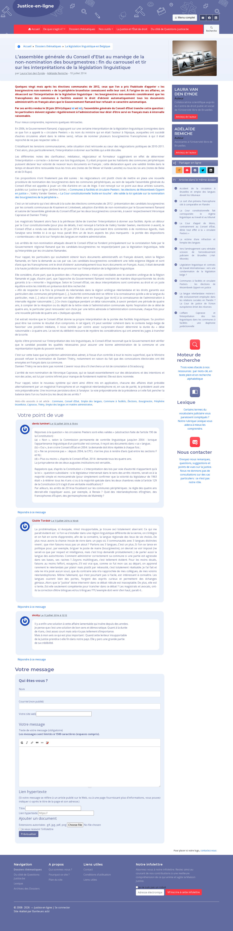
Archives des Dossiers (27, 888)
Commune (57, 401)
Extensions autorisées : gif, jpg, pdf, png (42, 825)
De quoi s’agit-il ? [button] (53, 29)
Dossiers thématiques (82, 29)
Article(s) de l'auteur (186, 116)
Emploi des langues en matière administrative (69, 404)
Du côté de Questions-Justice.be (170, 29)
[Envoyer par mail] (179, 170)
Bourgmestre (145, 401)
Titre (22, 808)
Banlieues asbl (40, 911)
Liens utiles (90, 879)
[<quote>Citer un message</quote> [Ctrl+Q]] (37, 743)
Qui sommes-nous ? (60, 869)
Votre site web (27, 714)
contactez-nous (209, 850)
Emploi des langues (91, 401)
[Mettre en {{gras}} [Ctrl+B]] (21, 743)
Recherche (211, 30)
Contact (88, 869)
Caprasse (32, 404)
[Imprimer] (187, 170)
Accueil (35, 29)
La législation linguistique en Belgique (87, 46)
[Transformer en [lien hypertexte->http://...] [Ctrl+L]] (32, 743)
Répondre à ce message (32, 512)
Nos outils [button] (105, 29)
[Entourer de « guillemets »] (42, 743)
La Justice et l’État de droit (132, 29)
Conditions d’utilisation (97, 874)
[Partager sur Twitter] (203, 170)
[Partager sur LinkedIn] (210, 170)
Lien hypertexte (28, 813)
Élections (132, 401)
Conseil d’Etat (72, 401)
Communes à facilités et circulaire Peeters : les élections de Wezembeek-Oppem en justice (197, 284)
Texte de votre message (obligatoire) (41, 730)
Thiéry (41, 404)
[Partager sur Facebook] (195, 170)
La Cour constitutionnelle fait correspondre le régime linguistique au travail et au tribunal (197, 214)
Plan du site (55, 879)
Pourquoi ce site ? (59, 874)
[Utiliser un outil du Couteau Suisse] (47, 743)
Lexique (18, 883)
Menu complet (186, 17)
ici (73, 108)
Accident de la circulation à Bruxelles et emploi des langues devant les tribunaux (197, 192)
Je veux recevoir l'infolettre (37, 829)
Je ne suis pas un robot (152, 887)
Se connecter (62, 907)
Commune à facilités (115, 401)
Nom (22, 689)
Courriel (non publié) (31, 701)
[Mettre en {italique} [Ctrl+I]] (26, 743)
